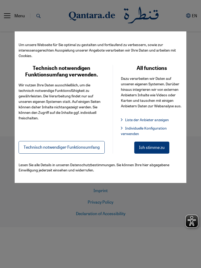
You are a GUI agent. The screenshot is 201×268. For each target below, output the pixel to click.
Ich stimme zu (152, 147)
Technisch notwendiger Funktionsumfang (62, 147)
